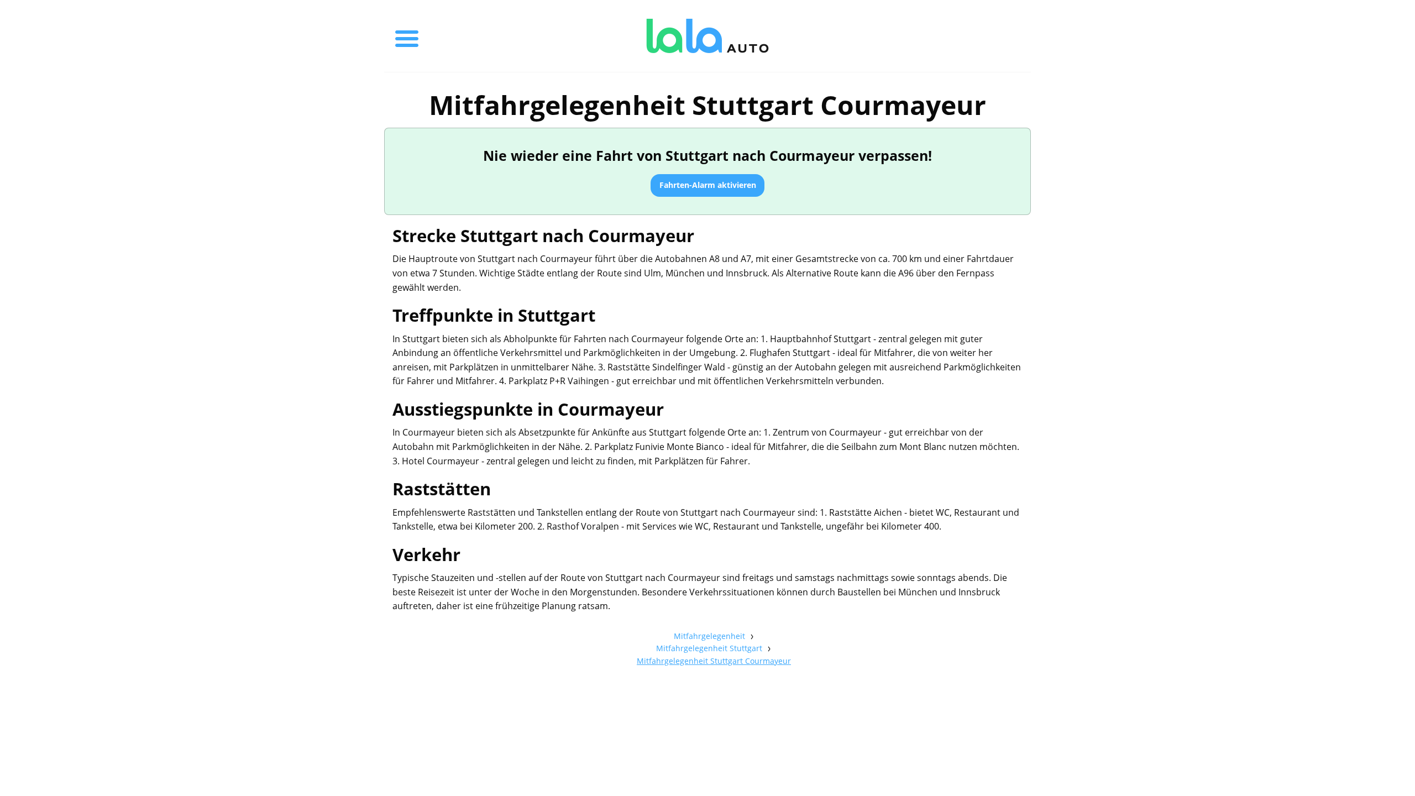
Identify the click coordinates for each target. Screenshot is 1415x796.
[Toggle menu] (407, 36)
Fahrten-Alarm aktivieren (707, 185)
